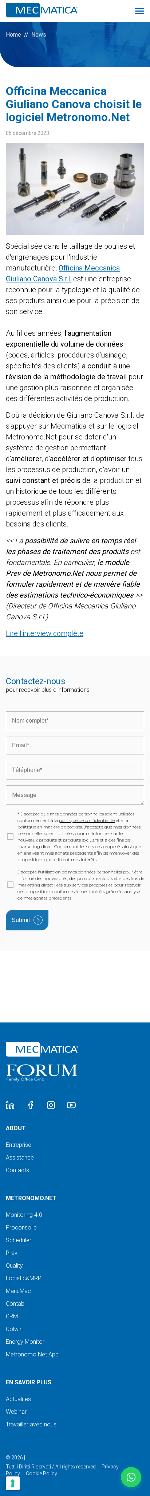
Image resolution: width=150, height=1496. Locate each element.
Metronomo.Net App (32, 1354)
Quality (14, 1265)
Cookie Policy (41, 1473)
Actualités (18, 1399)
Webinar (16, 1411)
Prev (11, 1252)
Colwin (14, 1329)
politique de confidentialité (87, 820)
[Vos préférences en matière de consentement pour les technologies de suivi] (13, 1483)
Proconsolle (21, 1227)
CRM (12, 1316)
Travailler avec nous (31, 1424)
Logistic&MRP (24, 1278)
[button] (131, 1477)
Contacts (17, 1170)
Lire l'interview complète (44, 633)
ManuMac (18, 1291)
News (38, 34)
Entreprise (18, 1144)
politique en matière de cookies (49, 827)
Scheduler (18, 1240)
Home (13, 34)
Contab (15, 1303)
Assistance (20, 1157)
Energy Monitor (25, 1341)
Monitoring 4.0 (24, 1214)
